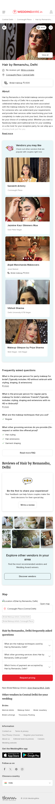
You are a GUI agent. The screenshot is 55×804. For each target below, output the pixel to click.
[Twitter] (10, 769)
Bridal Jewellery (40, 710)
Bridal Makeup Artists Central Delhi (16, 617)
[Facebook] (4, 769)
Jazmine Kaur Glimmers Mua (22, 225)
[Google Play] (31, 757)
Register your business (33, 735)
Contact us (6, 731)
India (11, 783)
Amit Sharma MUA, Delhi (39, 688)
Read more (7, 133)
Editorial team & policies (23, 739)
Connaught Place (24, 19)
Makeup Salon (24, 710)
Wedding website (9, 743)
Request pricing (27, 677)
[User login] (51, 12)
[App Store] (11, 757)
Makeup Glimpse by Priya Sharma (25, 347)
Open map (45, 604)
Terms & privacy (21, 731)
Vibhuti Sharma (15, 308)
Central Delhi (8, 19)
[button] (27, 492)
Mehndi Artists (8, 710)
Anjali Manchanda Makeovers (23, 264)
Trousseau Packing (27, 715)
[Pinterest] (16, 769)
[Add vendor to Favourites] (51, 27)
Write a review (28, 505)
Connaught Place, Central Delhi (20, 75)
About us (6, 739)
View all (45, 55)
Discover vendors (27, 576)
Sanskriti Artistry (16, 185)
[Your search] (4, 27)
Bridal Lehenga (8, 715)
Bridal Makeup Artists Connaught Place (18, 621)
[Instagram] (22, 769)
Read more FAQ (27, 453)
